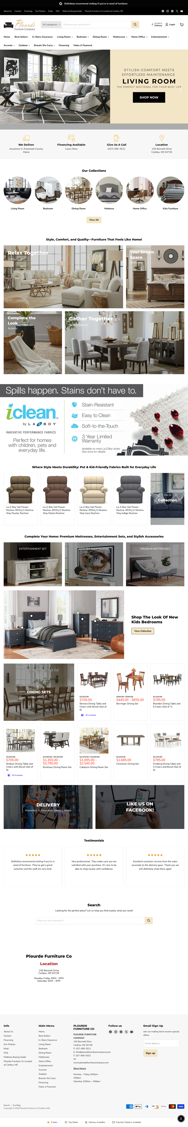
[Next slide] (180, 90)
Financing (28, 11)
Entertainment (159, 36)
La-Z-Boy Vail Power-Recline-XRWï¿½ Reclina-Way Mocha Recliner (57, 510)
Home (7, 36)
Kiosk (50, 11)
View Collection (142, 631)
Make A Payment (83, 45)
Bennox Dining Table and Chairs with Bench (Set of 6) (93, 706)
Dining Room (100, 36)
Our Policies (40, 11)
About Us (8, 11)
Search (7, 1105)
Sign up (150, 1053)
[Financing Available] (71, 144)
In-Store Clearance (42, 36)
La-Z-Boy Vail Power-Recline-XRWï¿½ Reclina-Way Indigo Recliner (130, 510)
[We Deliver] (26, 144)
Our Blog (17, 1105)
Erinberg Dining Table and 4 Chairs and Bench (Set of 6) (167, 767)
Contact (18, 11)
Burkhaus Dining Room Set (57, 767)
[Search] (135, 24)
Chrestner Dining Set (127, 763)
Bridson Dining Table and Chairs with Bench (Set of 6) (19, 767)
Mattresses (119, 36)
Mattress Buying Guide (72, 11)
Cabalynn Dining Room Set (94, 767)
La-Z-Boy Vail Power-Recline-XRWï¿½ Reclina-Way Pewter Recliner (20, 510)
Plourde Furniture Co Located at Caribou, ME (104, 11)
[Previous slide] (8, 90)
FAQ (57, 11)
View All (94, 219)
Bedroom (82, 36)
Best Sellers (21, 36)
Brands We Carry (43, 45)
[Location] (161, 144)
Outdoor (23, 45)
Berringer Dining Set (127, 703)
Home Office (138, 36)
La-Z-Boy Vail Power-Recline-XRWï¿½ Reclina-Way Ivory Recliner (94, 510)
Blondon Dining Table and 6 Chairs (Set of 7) (166, 705)
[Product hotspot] (31, 616)
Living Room (64, 36)
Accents (8, 45)
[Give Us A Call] (116, 144)
